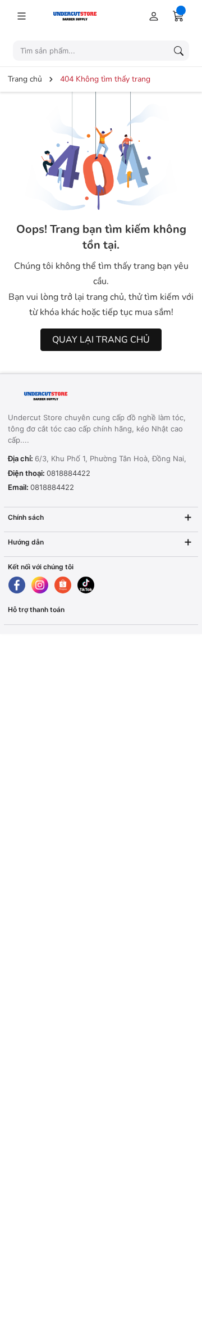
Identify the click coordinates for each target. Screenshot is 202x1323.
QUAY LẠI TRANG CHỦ (101, 340)
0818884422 (68, 473)
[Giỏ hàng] (178, 15)
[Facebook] (17, 585)
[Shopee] (63, 585)
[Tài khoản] (151, 15)
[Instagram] (40, 585)
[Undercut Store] (78, 15)
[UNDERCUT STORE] (78, 396)
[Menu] (21, 15)
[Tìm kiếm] (178, 50)
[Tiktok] (86, 585)
